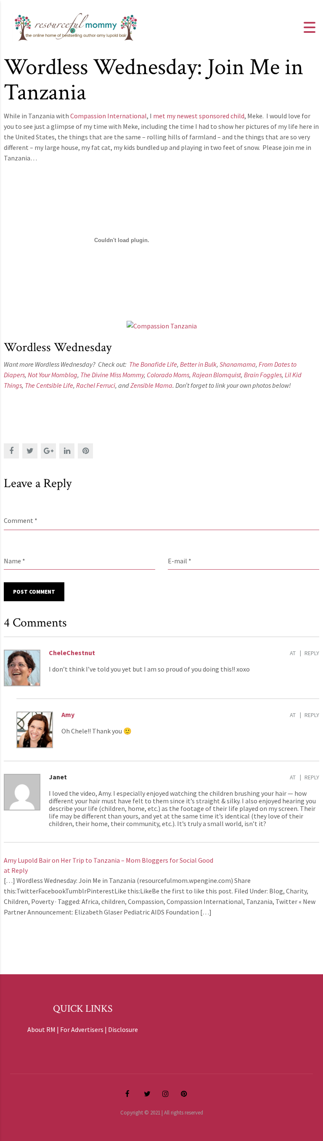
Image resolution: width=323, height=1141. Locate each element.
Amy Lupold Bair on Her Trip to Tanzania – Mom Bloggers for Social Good (108, 860)
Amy (67, 714)
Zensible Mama (151, 385)
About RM (41, 1029)
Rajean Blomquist (216, 375)
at (293, 653)
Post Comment (34, 591)
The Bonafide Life (153, 364)
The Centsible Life (49, 385)
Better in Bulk (198, 364)
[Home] (76, 26)
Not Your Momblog (52, 375)
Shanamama (238, 364)
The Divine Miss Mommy (112, 375)
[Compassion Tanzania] (162, 325)
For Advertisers (81, 1029)
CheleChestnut (72, 652)
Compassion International (108, 116)
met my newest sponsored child (198, 116)
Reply (311, 653)
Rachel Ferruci (95, 385)
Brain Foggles (263, 375)
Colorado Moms (168, 375)
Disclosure (123, 1029)
